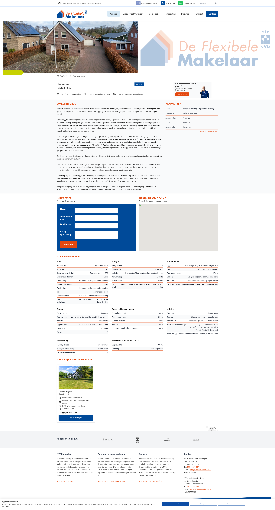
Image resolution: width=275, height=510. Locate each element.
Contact (212, 14)
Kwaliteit (199, 14)
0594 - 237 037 (193, 467)
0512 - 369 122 (193, 486)
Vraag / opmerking (65, 233)
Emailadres (65, 224)
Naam (63, 209)
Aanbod (113, 14)
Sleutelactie (154, 14)
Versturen (68, 244)
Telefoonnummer (66, 218)
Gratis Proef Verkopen (133, 14)
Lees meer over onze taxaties (150, 481)
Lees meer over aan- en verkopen (111, 481)
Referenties (170, 14)
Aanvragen (182, 94)
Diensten (185, 14)
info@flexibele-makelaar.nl (200, 470)
